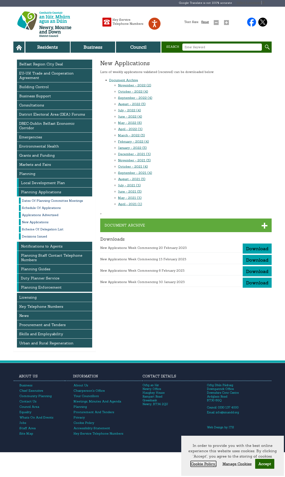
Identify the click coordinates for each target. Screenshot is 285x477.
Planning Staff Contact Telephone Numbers (51, 257)
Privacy (79, 417)
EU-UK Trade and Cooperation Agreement (46, 75)
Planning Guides (35, 269)
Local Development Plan (43, 183)
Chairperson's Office (89, 391)
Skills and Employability (41, 334)
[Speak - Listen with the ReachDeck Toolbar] (155, 24)
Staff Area (27, 428)
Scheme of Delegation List (42, 229)
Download (257, 248)
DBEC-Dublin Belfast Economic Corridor (47, 125)
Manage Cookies (237, 464)
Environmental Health (39, 146)
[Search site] (267, 47)
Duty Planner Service (40, 278)
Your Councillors (86, 396)
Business (92, 47)
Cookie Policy (83, 423)
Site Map (26, 433)
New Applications (35, 222)
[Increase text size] (227, 21)
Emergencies (30, 137)
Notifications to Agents (42, 246)
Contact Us (28, 401)
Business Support (35, 96)
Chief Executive (31, 391)
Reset (205, 22)
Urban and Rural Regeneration (46, 343)
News (24, 315)
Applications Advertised (40, 215)
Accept (264, 464)
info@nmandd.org (227, 412)
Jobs (22, 423)
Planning (27, 173)
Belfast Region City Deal (41, 64)
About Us (80, 385)
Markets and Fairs (35, 164)
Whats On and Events (36, 417)
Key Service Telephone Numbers (127, 22)
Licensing (28, 297)
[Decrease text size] (217, 21)
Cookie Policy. (203, 464)
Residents (47, 47)
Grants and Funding (37, 155)
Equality (25, 412)
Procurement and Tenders (42, 325)
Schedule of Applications (41, 208)
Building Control (34, 87)
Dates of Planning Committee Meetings (52, 201)
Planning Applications (41, 192)
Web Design (215, 427)
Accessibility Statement (91, 428)
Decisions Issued (34, 236)
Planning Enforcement (41, 287)
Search (172, 47)
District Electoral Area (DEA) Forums (52, 114)
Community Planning (35, 396)
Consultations (31, 105)
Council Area (29, 407)
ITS (231, 427)
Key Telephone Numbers (41, 306)
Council (138, 47)
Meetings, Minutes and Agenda (97, 401)
